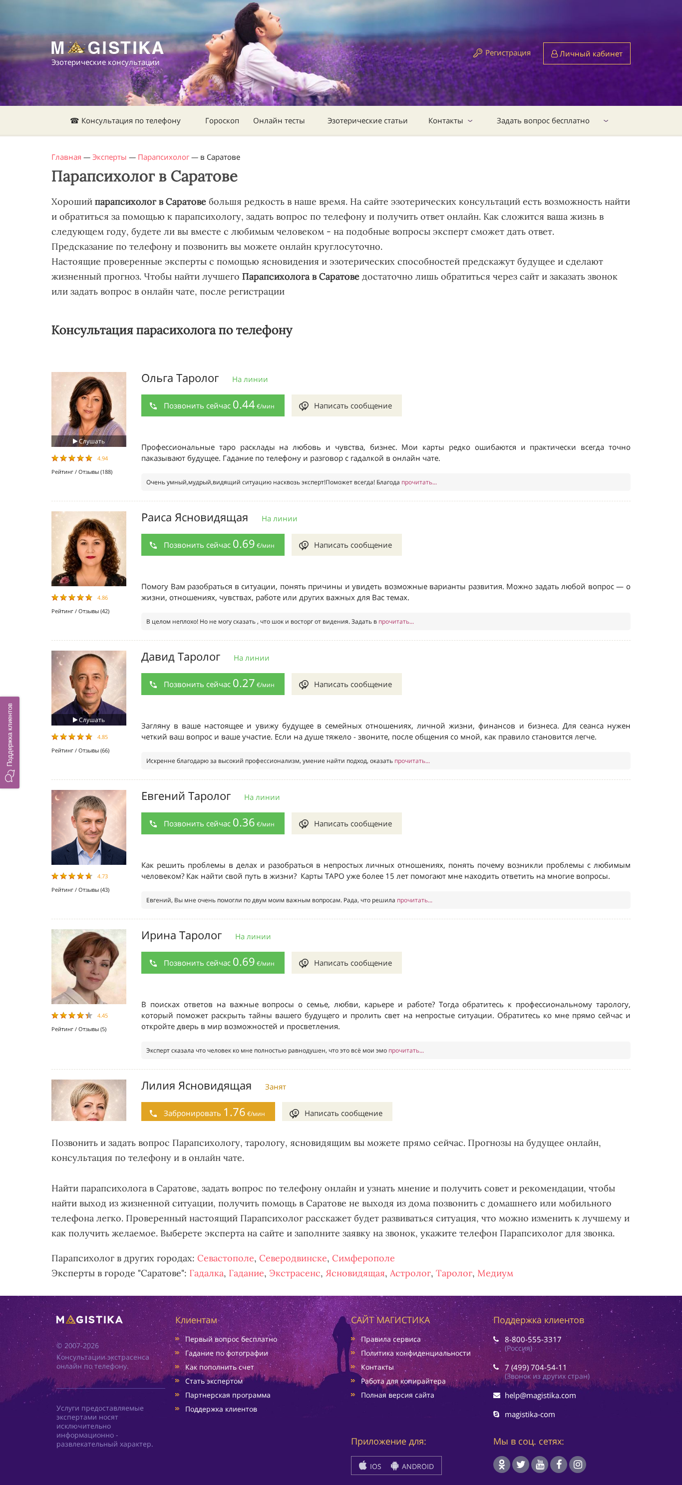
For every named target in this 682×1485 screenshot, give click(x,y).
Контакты (445, 120)
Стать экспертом (214, 1381)
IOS (374, 1466)
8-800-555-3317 (533, 1339)
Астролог (410, 1273)
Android (417, 1466)
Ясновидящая (355, 1273)
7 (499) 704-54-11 (536, 1367)
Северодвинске (293, 1258)
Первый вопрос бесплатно (231, 1339)
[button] (9, 742)
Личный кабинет (590, 53)
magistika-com (530, 1414)
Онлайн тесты (279, 120)
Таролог (454, 1273)
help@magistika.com (540, 1395)
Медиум (495, 1273)
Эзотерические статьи (368, 120)
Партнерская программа (228, 1395)
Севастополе (225, 1258)
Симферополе (363, 1258)
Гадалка (206, 1273)
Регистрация (508, 52)
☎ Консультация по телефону (125, 120)
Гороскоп (222, 120)
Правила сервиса (391, 1339)
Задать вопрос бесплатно (543, 120)
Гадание (246, 1273)
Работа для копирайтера (403, 1381)
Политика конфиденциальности (416, 1353)
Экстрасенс (295, 1273)
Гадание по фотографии (226, 1353)
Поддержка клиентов (221, 1409)
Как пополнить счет (219, 1367)
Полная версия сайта (397, 1395)
